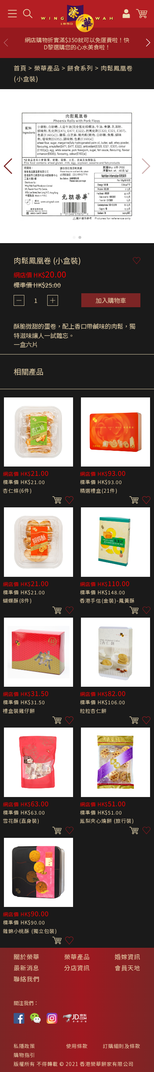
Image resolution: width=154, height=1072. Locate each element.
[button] (147, 43)
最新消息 (26, 967)
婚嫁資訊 (127, 956)
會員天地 (127, 967)
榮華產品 (77, 956)
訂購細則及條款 (121, 1045)
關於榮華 (26, 956)
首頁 (20, 67)
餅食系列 (80, 67)
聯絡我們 (26, 978)
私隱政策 (24, 1045)
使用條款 (77, 1045)
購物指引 (24, 1054)
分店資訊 (77, 967)
